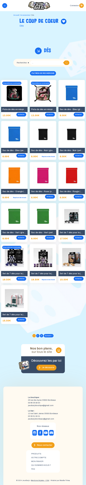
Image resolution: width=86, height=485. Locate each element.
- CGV (46, 480)
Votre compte (38, 457)
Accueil (16, 15)
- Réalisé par (59, 480)
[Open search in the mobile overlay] (49, 62)
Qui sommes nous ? (41, 465)
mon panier (37, 461)
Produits (36, 454)
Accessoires (25, 15)
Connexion (74, 5)
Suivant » (49, 336)
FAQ (33, 469)
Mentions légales (37, 480)
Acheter (21, 114)
